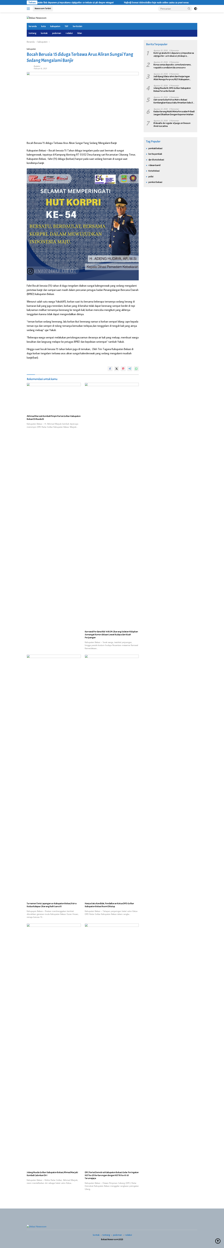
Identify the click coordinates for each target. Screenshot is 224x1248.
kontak (44, 33)
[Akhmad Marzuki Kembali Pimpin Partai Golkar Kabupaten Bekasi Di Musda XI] (54, 398)
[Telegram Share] (129, 368)
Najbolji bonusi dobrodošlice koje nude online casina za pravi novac (135, 2)
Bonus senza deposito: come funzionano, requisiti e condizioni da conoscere (172, 66)
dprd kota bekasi (156, 159)
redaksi (69, 33)
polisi (150, 176)
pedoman (56, 33)
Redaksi (37, 66)
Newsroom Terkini (43, 8)
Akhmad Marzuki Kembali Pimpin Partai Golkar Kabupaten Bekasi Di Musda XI (54, 417)
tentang (32, 33)
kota (43, 26)
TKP (66, 26)
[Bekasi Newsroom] (36, 17)
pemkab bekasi (155, 148)
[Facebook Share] (110, 368)
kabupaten (55, 26)
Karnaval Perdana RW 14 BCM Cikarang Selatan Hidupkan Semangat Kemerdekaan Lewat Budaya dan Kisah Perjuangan (111, 634)
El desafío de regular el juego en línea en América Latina (171, 124)
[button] (189, 8)
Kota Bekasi (154, 170)
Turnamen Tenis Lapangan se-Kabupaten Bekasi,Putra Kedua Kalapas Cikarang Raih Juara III (51, 905)
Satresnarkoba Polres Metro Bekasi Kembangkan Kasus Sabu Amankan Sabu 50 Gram (173, 101)
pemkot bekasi (155, 182)
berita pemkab (155, 154)
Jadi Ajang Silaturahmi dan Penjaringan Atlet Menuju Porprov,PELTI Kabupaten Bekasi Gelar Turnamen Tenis (171, 78)
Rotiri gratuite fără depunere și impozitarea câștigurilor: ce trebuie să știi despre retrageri (50, 2)
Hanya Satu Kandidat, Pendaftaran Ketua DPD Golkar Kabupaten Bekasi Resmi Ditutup (109, 905)
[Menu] (29, 8)
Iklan (79, 33)
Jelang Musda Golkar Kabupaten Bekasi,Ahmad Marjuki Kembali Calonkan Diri (52, 1174)
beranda (33, 26)
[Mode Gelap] (195, 8)
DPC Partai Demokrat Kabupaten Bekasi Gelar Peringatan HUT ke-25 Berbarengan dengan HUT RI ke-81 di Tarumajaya (112, 1175)
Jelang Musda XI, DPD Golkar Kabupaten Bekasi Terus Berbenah (172, 89)
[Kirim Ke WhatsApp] (136, 368)
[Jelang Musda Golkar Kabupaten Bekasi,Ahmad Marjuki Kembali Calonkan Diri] (54, 1046)
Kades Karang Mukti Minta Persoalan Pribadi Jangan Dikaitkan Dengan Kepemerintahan (173, 113)
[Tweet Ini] (116, 368)
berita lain (77, 26)
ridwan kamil (154, 165)
